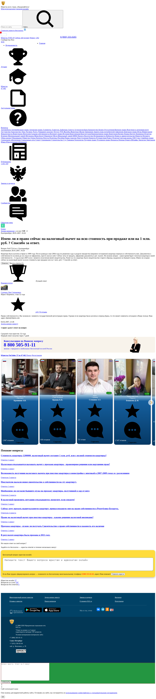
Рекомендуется (6, 283)
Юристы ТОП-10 (7, 38)
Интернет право (56, 134)
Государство (6, 132)
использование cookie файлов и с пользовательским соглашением (91, 693)
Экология (142, 140)
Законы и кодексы (86, 597)
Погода (46, 138)
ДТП (61, 132)
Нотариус (146, 136)
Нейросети (110, 136)
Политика (53, 138)
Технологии (79, 140)
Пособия (61, 138)
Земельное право (130, 132)
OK (3, 697)
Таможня (70, 140)
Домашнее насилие (45, 132)
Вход (3, 34)
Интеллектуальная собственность (36, 134)
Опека (33, 138)
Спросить (20, 442)
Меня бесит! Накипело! (43, 136)
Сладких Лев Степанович (11, 292)
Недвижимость (100, 136)
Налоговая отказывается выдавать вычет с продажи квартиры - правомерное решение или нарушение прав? (55, 464)
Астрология (79, 130)
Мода (55, 136)
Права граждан (71, 138)
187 (17, 582)
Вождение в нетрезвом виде (138, 130)
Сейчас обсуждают (22, 38)
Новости (139, 136)
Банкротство (93, 130)
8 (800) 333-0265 (68, 37)
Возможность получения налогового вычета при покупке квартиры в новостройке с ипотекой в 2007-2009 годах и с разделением (65, 473)
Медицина (30, 136)
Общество (26, 138)
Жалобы (67, 132)
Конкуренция (75, 134)
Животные (74, 132)
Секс (138, 138)
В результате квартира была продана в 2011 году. (25, 535)
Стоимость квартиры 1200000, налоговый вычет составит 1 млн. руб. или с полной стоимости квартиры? (54, 455)
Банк (86, 130)
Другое (56, 132)
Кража (127, 134)
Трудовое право (90, 140)
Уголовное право (104, 140)
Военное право (121, 130)
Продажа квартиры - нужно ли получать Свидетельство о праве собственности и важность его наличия (52, 526)
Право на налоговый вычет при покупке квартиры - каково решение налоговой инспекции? (47, 517)
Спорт (38, 140)
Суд (65, 140)
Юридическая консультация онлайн (15, 9)
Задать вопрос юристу (9, 324)
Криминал (140, 134)
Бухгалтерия (109, 130)
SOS (2, 42)
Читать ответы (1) (16, 263)
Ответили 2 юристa (8, 495)
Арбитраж (64, 130)
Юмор (3, 142)
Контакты (118, 597)
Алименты (47, 130)
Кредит (133, 134)
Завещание (89, 132)
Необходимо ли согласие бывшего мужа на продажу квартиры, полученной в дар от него (45, 491)
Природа (92, 138)
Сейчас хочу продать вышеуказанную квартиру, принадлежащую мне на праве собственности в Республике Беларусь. (60, 508)
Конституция (86, 134)
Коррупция (113, 134)
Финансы (114, 140)
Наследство (89, 136)
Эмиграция (150, 140)
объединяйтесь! (23, 7)
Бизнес (101, 130)
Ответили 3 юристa (8, 478)
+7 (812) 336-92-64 (16, 643)
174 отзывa (41, 312)
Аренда (71, 130)
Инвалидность (7, 134)
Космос (121, 134)
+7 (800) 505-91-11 (15, 638)
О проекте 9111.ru (86, 601)
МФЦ (75, 136)
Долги (35, 132)
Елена (3, 229)
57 (16, 580)
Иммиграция (147, 132)
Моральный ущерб (65, 136)
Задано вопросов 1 (8, 231)
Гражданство (16, 132)
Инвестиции (18, 134)
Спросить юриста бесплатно (12, 30)
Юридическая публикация (16, 142)
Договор (29, 132)
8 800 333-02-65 (88, 574)
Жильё (82, 132)
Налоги (81, 136)
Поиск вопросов (50, 601)
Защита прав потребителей (104, 132)
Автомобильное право (20, 130)
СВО (134, 138)
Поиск (28, 355)
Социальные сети (28, 140)
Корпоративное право (100, 134)
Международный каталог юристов (21, 597)
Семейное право (147, 138)
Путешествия (101, 138)
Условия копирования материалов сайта (29, 635)
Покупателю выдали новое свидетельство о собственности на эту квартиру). (39, 482)
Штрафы (134, 140)
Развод (109, 138)
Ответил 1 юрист (7, 460)
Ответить (5, 263)
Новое (34, 38)
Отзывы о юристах (15, 601)
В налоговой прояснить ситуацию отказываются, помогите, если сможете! (38, 499)
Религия (115, 138)
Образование (17, 138)
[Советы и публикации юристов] (3, 5)
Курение (4, 136)
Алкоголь (56, 130)
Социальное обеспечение (11, 140)
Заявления (119, 132)
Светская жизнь (125, 138)
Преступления (83, 138)
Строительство (57, 140)
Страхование (46, 140)
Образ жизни (6, 138)
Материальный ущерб (17, 136)
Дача (23, 132)
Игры (139, 132)
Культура (147, 134)
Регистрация (37, 355)
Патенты (39, 138)
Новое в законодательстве (125, 136)
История (66, 134)
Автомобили (6, 130)
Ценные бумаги (124, 140)
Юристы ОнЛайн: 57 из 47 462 (13, 355)
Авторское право (36, 130)
